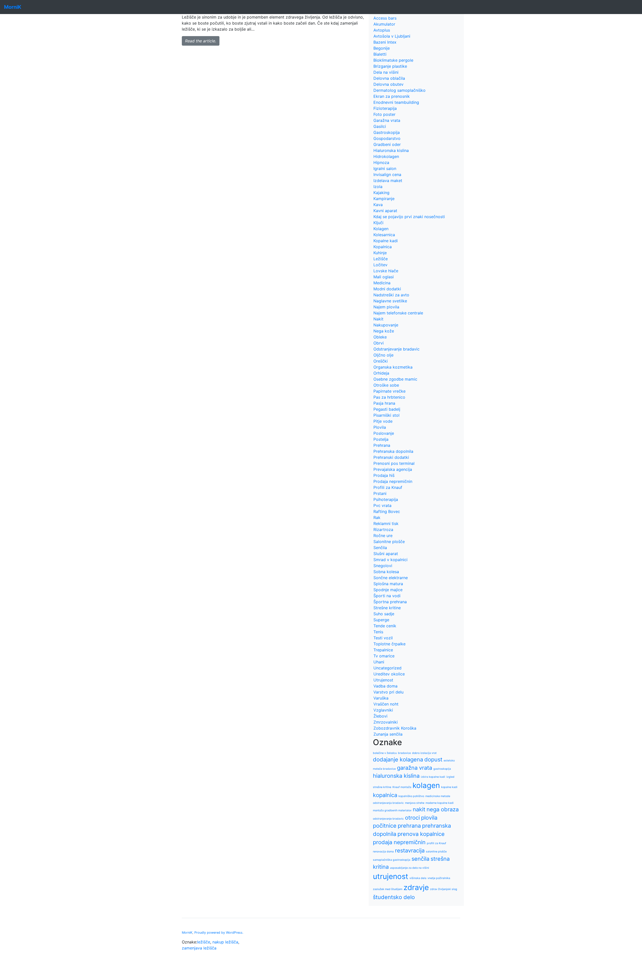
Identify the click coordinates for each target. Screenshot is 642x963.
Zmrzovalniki (385, 722)
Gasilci (379, 126)
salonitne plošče (436, 851)
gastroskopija (442, 768)
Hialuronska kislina (391, 150)
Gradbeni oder (387, 144)
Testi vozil (383, 637)
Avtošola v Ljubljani (391, 36)
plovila (429, 817)
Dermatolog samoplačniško (399, 90)
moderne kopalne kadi (440, 803)
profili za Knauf (436, 843)
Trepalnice (383, 649)
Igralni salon (384, 168)
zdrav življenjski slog (443, 889)
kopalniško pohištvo (411, 796)
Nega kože (383, 330)
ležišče (203, 941)
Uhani (378, 661)
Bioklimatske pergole (393, 60)
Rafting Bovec (386, 511)
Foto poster (384, 114)
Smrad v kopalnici (390, 559)
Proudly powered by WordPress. (219, 932)
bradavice (404, 753)
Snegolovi (382, 565)
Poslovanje (383, 433)
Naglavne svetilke (390, 300)
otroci (412, 817)
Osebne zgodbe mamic (395, 379)
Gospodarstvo (386, 138)
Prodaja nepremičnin (392, 481)
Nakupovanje (385, 324)
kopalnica (385, 795)
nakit (419, 809)
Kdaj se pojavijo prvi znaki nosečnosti (409, 216)
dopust (433, 759)
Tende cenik (384, 625)
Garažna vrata (386, 120)
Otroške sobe (386, 385)
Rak (376, 517)
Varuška (380, 698)
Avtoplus (381, 30)
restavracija (410, 850)
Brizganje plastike (390, 66)
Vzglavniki (383, 710)
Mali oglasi (383, 276)
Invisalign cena (387, 174)
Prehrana (381, 445)
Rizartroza (383, 529)
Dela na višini (385, 72)
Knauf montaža (401, 787)
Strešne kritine (387, 607)
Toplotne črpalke (389, 643)
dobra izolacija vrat (424, 753)
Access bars (384, 18)
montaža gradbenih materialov (392, 810)
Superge (381, 619)
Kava (378, 204)
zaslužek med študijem (387, 889)
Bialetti (379, 54)
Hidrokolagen (386, 156)
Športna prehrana (390, 601)
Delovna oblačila (389, 78)
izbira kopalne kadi (433, 776)
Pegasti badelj (386, 409)
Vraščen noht (385, 704)
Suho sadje (383, 613)
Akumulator (384, 24)
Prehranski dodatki (391, 457)
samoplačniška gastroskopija (391, 859)
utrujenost (390, 876)
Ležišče (380, 258)
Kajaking (381, 192)
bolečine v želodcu (385, 753)
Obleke (380, 336)
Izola (377, 186)
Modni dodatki (387, 288)
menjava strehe (414, 803)
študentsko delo (394, 897)
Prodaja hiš (383, 475)
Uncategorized (387, 667)
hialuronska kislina (396, 775)
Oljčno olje (383, 355)
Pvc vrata (382, 505)
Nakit (378, 318)
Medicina (381, 282)
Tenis (378, 631)
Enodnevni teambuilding (396, 102)
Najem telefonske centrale (398, 312)
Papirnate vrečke (389, 391)
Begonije (381, 48)
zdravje (416, 887)
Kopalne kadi (385, 240)
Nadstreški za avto (391, 294)
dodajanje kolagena (398, 759)
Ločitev (380, 264)
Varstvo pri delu (388, 691)
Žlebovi (380, 716)
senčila (420, 858)
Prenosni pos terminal (394, 463)
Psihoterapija (385, 499)
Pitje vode (382, 421)
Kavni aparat (385, 210)
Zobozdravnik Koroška (394, 728)
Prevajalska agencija (392, 469)
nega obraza (443, 809)
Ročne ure (382, 535)
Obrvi (378, 342)
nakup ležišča (225, 941)
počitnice (384, 825)
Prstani (379, 493)
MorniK (187, 932)
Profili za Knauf (387, 487)
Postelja (380, 439)
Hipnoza (381, 162)
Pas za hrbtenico (389, 397)
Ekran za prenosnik (391, 96)
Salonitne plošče (389, 541)
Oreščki (380, 361)
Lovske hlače (385, 270)
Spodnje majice (388, 589)
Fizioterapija (385, 108)
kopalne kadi (449, 787)
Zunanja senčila (388, 734)
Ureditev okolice (389, 673)
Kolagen (380, 228)
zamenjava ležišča (199, 947)
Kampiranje (383, 198)
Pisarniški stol (386, 415)
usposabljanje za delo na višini (409, 867)
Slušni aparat (385, 553)
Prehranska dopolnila (393, 451)
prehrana (409, 825)
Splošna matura (388, 583)
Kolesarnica (384, 234)
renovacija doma (383, 851)
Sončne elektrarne (390, 577)
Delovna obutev (388, 84)
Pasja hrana (384, 403)
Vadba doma (385, 685)
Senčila (380, 547)
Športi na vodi (386, 595)
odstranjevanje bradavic (388, 818)
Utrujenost (383, 679)
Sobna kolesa (386, 571)
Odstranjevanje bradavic (396, 349)
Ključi (378, 222)
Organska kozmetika (393, 367)
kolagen (426, 785)
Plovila (379, 427)
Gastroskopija (386, 132)
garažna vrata (414, 767)
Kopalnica (382, 246)
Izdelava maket (387, 180)
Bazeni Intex (384, 42)
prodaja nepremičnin (399, 842)
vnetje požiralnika (439, 878)
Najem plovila (386, 306)
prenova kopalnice (421, 834)
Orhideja (381, 373)
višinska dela (418, 878)
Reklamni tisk (385, 523)
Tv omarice (383, 655)
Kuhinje (380, 252)
